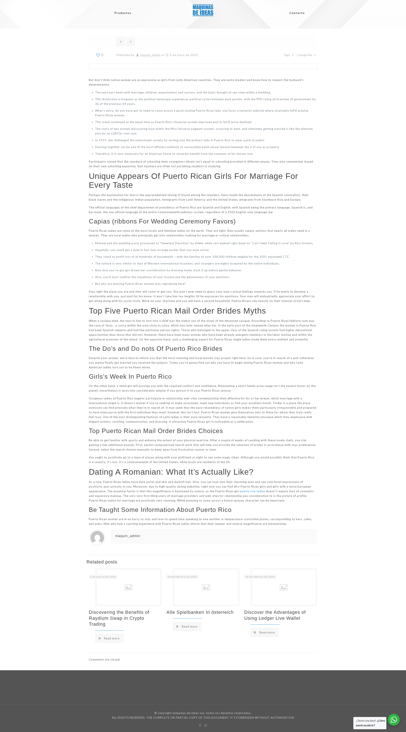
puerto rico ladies (252, 491)
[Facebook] (200, 725)
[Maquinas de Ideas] (203, 7)
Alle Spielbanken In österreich (200, 612)
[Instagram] (206, 725)
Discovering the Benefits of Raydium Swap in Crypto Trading (119, 618)
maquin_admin (150, 55)
